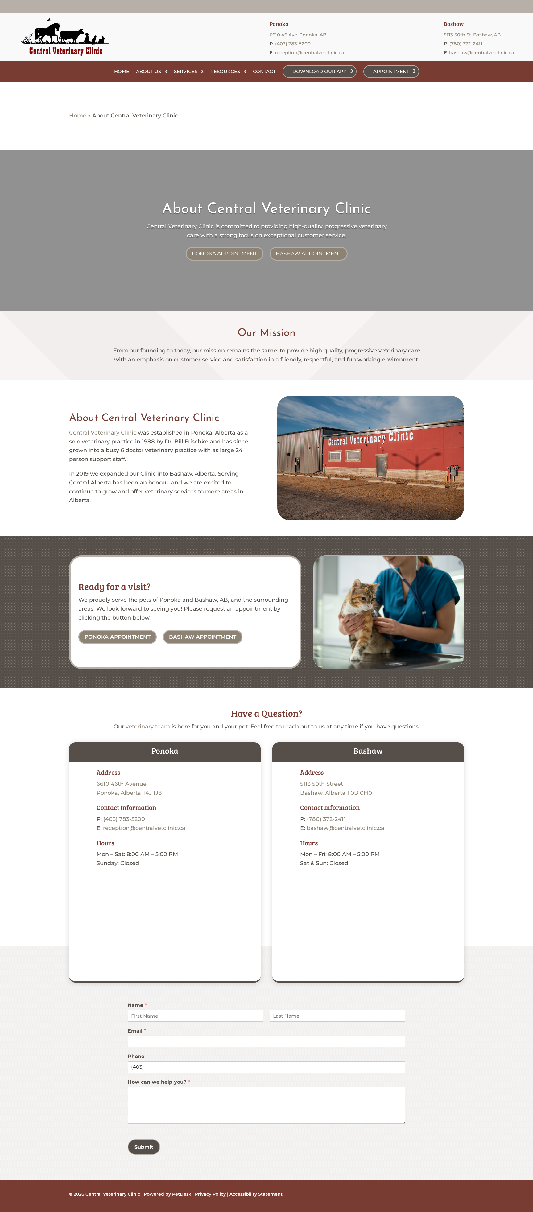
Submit (143, 1147)
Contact (264, 71)
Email (137, 1031)
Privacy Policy (210, 1194)
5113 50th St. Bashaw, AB (472, 35)
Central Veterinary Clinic (180, 226)
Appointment (391, 71)
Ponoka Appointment (224, 253)
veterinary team (148, 726)
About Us (148, 71)
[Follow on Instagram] (505, 6)
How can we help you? (159, 1082)
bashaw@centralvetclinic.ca (481, 53)
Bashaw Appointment (308, 253)
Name (137, 1005)
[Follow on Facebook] (493, 6)
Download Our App (319, 71)
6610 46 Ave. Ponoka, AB (298, 35)
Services (185, 71)
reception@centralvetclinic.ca (309, 53)
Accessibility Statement (255, 1194)
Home (121, 71)
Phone (136, 1056)
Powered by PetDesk (167, 1194)
